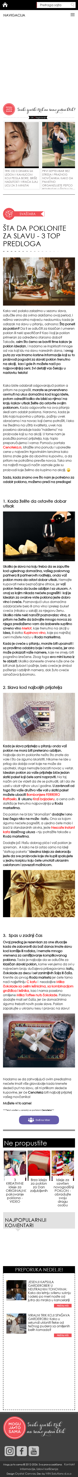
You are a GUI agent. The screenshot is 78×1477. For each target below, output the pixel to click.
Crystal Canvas (25, 1473)
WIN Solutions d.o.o (58, 1473)
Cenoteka (35, 1092)
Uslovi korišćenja (47, 1469)
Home (5, 5)
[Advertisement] (39, 61)
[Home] (35, 1428)
